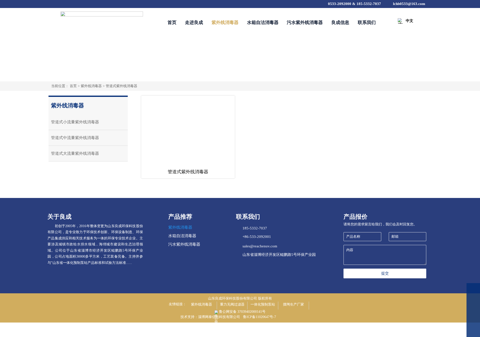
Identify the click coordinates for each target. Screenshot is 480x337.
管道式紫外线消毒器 (121, 86)
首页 (73, 86)
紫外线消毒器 (91, 86)
